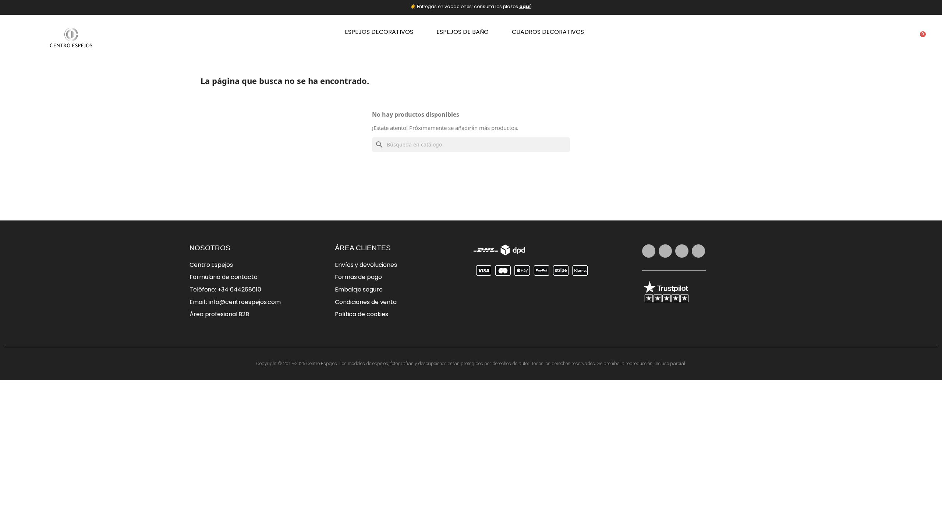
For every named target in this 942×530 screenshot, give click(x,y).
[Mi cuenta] (897, 38)
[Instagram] (648, 251)
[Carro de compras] (920, 37)
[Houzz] (698, 251)
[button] (874, 38)
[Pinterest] (665, 251)
